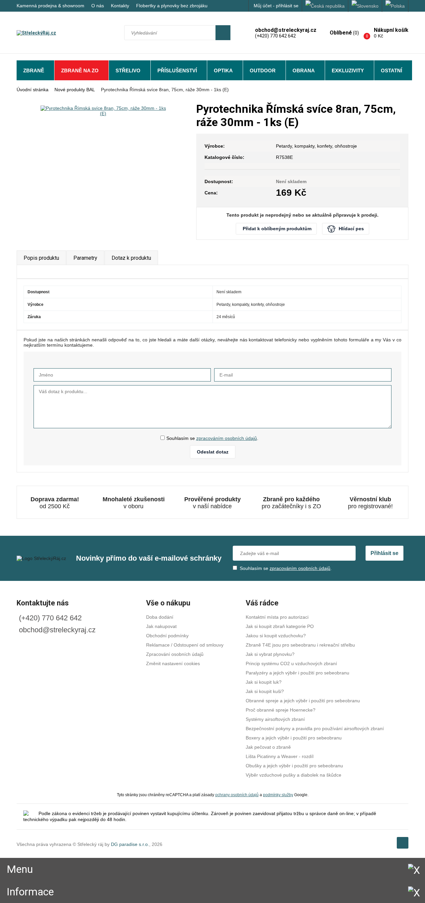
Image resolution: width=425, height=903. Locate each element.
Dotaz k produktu (131, 258)
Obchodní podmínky (167, 635)
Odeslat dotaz (212, 451)
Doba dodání (159, 617)
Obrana (304, 70)
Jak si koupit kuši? (265, 691)
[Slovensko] (365, 6)
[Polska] (395, 6)
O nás (97, 5)
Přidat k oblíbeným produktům (277, 228)
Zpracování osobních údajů (175, 654)
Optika (223, 70)
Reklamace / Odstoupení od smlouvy (184, 645)
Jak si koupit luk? (264, 682)
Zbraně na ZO (80, 70)
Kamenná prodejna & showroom (50, 5)
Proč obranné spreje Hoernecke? (280, 710)
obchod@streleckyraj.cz (57, 630)
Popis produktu (41, 258)
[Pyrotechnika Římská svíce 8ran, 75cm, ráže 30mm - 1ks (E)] (103, 110)
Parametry (85, 258)
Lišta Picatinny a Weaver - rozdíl (279, 756)
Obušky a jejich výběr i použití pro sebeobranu (294, 765)
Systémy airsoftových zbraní (275, 719)
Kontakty (120, 5)
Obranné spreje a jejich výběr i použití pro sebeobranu (303, 700)
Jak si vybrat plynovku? (270, 654)
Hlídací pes (351, 228)
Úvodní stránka (32, 89)
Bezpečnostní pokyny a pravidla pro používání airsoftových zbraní (315, 728)
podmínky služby (278, 795)
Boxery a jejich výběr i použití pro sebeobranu (294, 737)
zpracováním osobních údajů (226, 438)
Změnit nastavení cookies (173, 663)
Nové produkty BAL (74, 89)
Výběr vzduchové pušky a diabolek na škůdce (293, 775)
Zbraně (33, 70)
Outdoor (263, 70)
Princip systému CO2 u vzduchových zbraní (291, 663)
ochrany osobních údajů (237, 795)
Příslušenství (177, 70)
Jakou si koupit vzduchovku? (276, 635)
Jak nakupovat (161, 626)
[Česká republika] (325, 6)
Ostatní (391, 70)
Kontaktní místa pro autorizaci (277, 617)
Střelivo (128, 70)
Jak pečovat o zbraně (268, 747)
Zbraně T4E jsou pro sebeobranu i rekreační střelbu (300, 645)
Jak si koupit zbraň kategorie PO (280, 626)
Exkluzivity (348, 70)
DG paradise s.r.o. (130, 844)
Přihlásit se (384, 553)
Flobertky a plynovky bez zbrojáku (172, 5)
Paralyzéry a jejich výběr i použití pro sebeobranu (297, 672)
